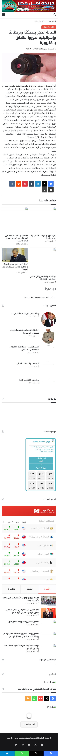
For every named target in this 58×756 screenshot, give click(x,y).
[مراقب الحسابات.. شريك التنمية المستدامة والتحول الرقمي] (48, 649)
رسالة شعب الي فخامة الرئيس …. (25, 313)
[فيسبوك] (51, 184)
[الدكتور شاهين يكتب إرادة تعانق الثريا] (48, 625)
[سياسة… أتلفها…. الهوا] (48, 386)
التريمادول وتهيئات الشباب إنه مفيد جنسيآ (43, 237)
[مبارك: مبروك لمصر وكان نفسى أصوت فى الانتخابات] (43, 261)
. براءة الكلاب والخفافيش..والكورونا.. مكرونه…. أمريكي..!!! (24, 331)
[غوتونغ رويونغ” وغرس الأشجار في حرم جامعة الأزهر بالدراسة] (48, 601)
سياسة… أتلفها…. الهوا (29, 380)
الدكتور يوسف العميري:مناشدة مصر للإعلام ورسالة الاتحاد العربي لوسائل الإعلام (21, 635)
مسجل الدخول (40, 297)
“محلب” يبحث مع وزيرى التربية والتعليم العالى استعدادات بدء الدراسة (15, 266)
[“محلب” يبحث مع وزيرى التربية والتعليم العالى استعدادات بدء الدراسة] (15, 255)
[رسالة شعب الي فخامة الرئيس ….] (48, 319)
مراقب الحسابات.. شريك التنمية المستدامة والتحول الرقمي (21, 647)
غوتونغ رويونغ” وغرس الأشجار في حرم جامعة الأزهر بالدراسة (20, 599)
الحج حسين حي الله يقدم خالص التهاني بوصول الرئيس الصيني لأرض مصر (22, 611)
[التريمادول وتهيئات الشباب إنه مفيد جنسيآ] (43, 220)
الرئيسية (51, 21)
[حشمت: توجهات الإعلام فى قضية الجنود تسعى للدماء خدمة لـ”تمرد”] (15, 220)
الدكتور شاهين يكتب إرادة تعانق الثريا (23, 621)
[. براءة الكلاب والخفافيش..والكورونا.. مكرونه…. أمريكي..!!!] (48, 336)
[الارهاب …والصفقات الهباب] (48, 369)
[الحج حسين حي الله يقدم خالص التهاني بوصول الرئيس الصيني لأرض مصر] (48, 613)
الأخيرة (47, 589)
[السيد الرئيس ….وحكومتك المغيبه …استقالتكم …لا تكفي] (48, 352)
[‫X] (44, 184)
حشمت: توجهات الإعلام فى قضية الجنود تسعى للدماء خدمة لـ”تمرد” (16, 238)
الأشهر (29, 589)
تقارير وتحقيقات (40, 21)
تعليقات (11, 589)
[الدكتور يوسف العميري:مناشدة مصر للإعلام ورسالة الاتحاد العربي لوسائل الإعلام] (48, 637)
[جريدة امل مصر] (29, 6)
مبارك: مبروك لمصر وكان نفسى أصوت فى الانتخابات (43, 278)
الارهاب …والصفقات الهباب (28, 363)
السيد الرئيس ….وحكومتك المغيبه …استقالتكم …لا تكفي (24, 348)
